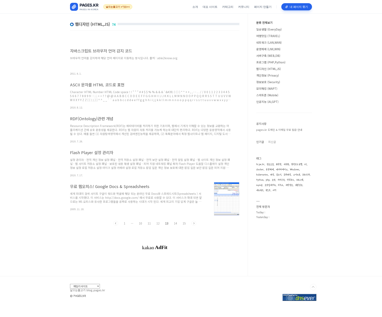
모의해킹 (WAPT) (266, 89)
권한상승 (298, 185)
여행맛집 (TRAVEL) (268, 36)
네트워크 (259, 190)
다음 (193, 223)
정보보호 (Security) (268, 82)
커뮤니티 (243, 6)
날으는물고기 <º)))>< (118, 6)
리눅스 (280, 185)
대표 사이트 (210, 6)
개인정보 (289, 185)
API (274, 190)
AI (305, 164)
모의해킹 (287, 174)
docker (260, 169)
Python (260, 180)
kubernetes (262, 174)
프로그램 (299, 180)
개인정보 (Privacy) (267, 75)
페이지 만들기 (263, 6)
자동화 (286, 164)
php (268, 180)
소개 (195, 6)
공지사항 (261, 124)
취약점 (278, 164)
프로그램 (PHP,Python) (271, 62)
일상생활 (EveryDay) (269, 29)
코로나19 (306, 174)
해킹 (272, 174)
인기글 (260, 142)
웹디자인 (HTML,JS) (268, 69)
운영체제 (270, 169)
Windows (294, 169)
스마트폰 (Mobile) (267, 95)
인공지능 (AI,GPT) (267, 102)
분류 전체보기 (264, 23)
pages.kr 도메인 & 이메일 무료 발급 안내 (279, 130)
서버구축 (281, 180)
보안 (273, 180)
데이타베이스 (282, 169)
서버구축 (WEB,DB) (268, 56)
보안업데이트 (270, 185)
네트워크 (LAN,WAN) (269, 42)
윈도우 (268, 190)
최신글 (272, 142)
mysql (259, 185)
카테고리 (227, 6)
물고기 (278, 174)
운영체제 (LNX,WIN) (268, 49)
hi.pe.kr (260, 164)
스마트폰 (296, 174)
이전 (115, 223)
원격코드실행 (296, 164)
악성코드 (290, 180)
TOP (313, 287)
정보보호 (270, 164)
